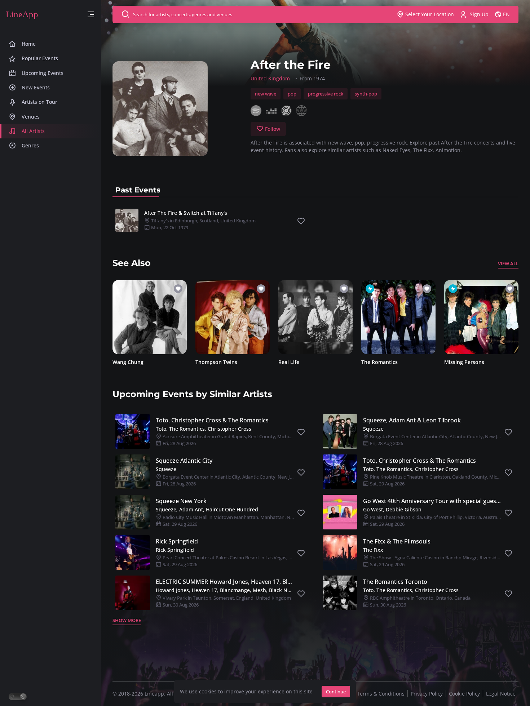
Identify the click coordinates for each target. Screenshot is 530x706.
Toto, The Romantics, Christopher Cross (203, 428)
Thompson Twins (216, 362)
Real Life (288, 362)
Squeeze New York (181, 501)
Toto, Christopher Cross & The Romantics (212, 420)
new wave (265, 93)
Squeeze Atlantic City (184, 461)
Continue (336, 691)
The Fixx (373, 549)
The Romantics (379, 362)
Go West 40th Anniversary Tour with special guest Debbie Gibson (432, 501)
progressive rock (325, 93)
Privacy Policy (427, 693)
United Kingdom (270, 78)
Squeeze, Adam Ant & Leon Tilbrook (412, 420)
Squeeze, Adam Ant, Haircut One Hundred (207, 509)
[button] (91, 14)
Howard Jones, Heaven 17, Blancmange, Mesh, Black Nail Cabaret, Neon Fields (225, 590)
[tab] (137, 190)
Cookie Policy (464, 693)
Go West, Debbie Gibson (392, 509)
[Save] (301, 221)
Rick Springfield (177, 541)
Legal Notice (501, 693)
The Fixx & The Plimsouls (396, 541)
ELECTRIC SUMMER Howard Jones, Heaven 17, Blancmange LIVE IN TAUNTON (225, 582)
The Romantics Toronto (395, 582)
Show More (126, 620)
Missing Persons (464, 362)
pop (292, 93)
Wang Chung (127, 362)
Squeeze (373, 428)
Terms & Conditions (381, 693)
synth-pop (366, 93)
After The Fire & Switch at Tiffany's (185, 212)
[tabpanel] (315, 220)
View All (508, 263)
